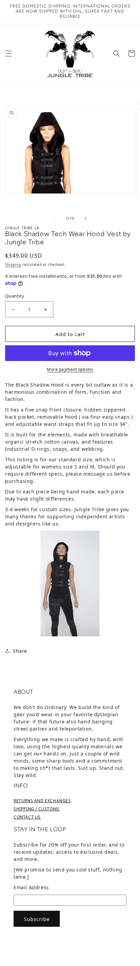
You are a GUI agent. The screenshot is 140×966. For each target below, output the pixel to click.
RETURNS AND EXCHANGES (42, 801)
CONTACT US (27, 817)
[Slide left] (54, 218)
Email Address (31, 887)
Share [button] (20, 651)
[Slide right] (85, 218)
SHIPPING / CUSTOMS (36, 809)
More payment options (70, 369)
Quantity (14, 296)
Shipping (13, 264)
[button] (8, 53)
